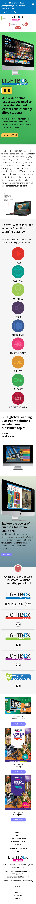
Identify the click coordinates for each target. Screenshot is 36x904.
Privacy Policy (27, 880)
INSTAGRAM (18, 895)
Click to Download (18, 724)
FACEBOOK (18, 893)
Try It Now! (6, 555)
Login (18, 27)
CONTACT (18, 845)
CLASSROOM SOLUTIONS (18, 838)
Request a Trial (9, 135)
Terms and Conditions (12, 880)
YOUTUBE (18, 898)
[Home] (15, 18)
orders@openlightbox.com (18, 877)
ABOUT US (18, 835)
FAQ (18, 851)
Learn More (10, 11)
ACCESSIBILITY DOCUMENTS (18, 848)
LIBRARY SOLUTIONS (18, 842)
